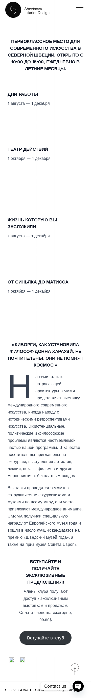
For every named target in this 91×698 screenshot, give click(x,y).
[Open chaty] (78, 686)
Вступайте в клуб (45, 637)
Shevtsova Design (25, 689)
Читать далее (30, 122)
